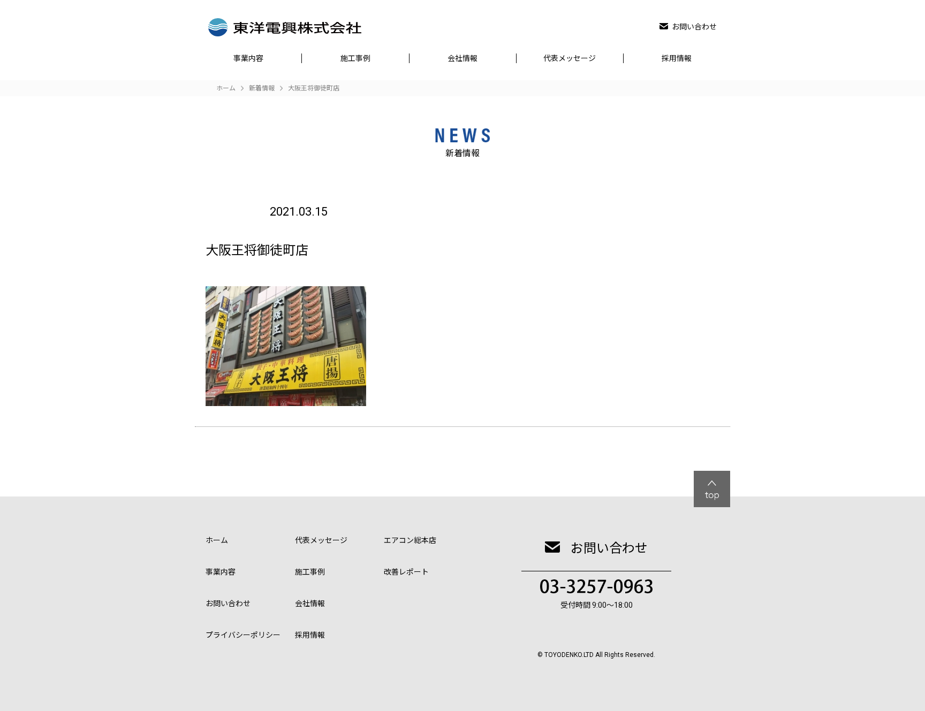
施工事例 (355, 58)
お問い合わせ (694, 26)
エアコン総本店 (410, 540)
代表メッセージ (569, 58)
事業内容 (248, 58)
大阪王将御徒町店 (313, 88)
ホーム (217, 540)
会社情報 (462, 58)
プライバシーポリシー (243, 635)
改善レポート (406, 572)
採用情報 (677, 58)
